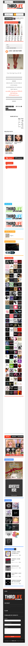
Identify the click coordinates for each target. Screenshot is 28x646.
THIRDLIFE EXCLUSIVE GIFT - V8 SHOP (12, 39)
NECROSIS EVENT (15, 566)
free (10, 106)
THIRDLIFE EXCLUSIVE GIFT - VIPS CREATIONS (21, 39)
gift (12, 106)
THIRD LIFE (14, 640)
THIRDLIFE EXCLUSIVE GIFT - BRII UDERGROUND (15, 40)
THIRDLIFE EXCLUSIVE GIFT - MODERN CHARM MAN (7, 40)
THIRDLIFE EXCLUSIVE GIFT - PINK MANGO (10, 39)
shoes (8, 46)
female (7, 106)
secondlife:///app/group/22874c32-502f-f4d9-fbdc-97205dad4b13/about (14, 93)
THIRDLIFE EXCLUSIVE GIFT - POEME (18, 39)
